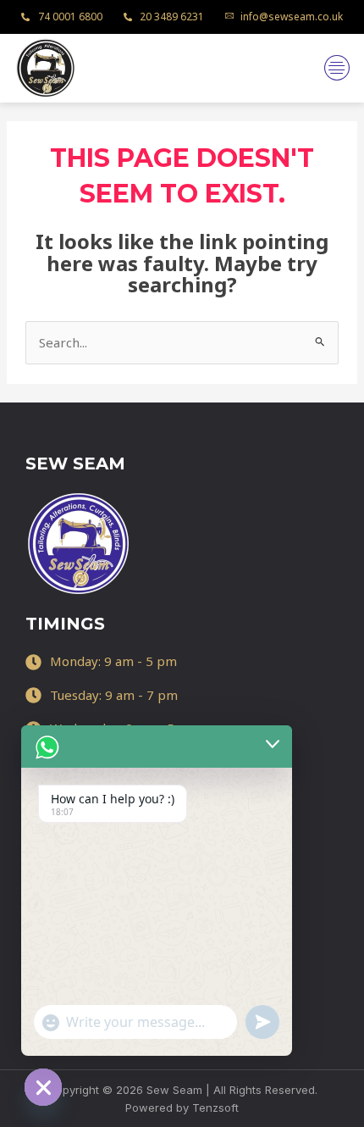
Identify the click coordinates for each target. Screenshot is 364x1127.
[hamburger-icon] (336, 67)
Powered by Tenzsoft (182, 1107)
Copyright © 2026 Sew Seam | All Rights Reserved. (182, 1089)
